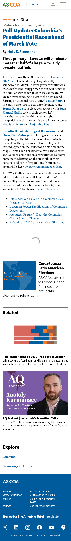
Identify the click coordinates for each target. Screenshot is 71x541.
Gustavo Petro (53, 101)
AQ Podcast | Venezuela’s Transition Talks (30, 418)
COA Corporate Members (42, 506)
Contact (7, 506)
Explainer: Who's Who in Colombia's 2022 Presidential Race (36, 201)
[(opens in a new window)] (5, 527)
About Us (7, 491)
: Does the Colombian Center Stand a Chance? (35, 216)
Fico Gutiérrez (13, 124)
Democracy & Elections (18, 466)
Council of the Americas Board (42, 500)
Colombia (9, 457)
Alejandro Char (40, 124)
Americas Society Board (42, 495)
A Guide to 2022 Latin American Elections (36, 222)
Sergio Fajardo (13, 108)
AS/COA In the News (12, 495)
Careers (7, 499)
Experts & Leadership (41, 491)
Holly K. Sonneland (21, 52)
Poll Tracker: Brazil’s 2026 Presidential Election (34, 356)
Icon (52, 4)
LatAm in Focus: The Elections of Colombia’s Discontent (38, 209)
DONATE (33, 4)
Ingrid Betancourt (44, 131)
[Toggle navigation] (63, 4)
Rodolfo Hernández (16, 131)
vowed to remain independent (42, 167)
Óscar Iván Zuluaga (16, 135)
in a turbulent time (47, 189)
